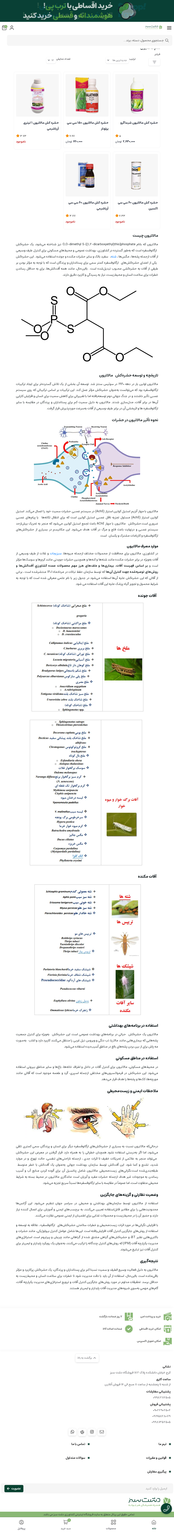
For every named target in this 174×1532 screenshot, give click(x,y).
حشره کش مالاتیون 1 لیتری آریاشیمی (41, 125)
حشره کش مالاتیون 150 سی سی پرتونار (87, 125)
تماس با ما (78, 1444)
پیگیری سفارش (156, 1472)
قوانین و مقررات (156, 1458)
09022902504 (162, 1410)
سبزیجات (56, 553)
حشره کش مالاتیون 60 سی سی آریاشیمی (88, 205)
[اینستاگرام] (92, 1432)
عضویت (16, 1488)
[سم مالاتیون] (87, 1504)
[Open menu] (169, 28)
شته (113, 256)
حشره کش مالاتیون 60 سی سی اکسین (138, 205)
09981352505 (161, 1422)
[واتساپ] (72, 1432)
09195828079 (161, 1416)
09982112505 (162, 1397)
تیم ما (162, 1444)
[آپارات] (82, 1432)
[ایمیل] (101, 1432)
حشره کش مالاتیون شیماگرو (139, 122)
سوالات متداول (75, 1458)
